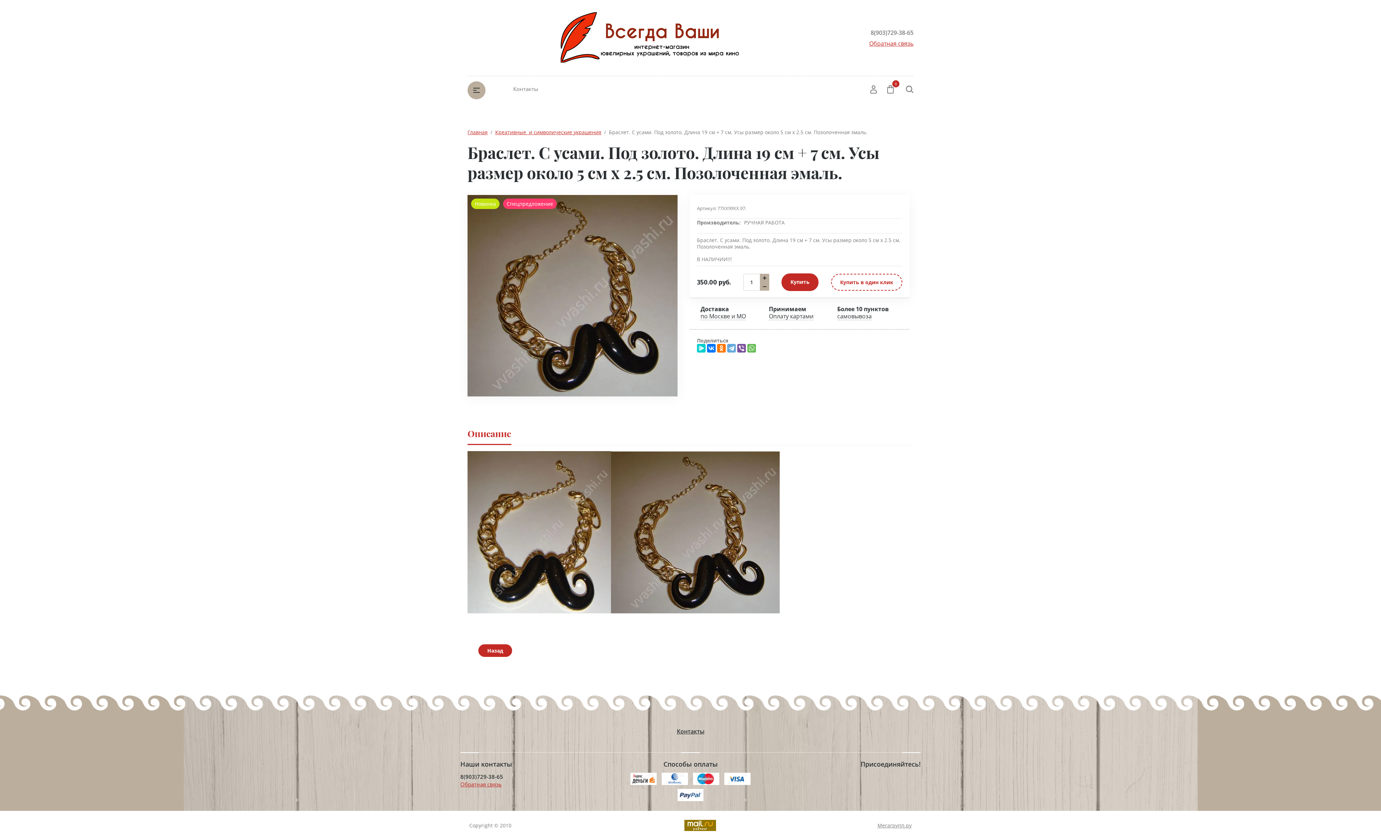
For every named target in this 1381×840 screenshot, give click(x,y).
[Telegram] (731, 348)
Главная (478, 132)
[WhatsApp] (751, 348)
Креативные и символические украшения (548, 132)
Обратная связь (891, 43)
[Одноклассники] (721, 348)
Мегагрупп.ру (895, 825)
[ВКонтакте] (711, 348)
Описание (489, 433)
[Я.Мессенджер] (701, 348)
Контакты (525, 88)
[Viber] (741, 348)
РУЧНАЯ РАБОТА (764, 222)
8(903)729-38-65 (892, 32)
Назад (495, 650)
